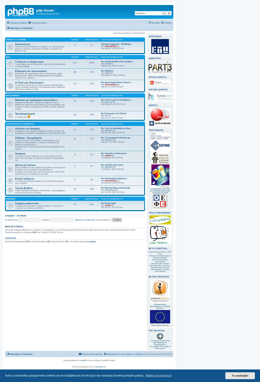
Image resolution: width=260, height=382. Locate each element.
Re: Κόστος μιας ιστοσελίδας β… (116, 100)
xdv (106, 115)
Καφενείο (10, 199)
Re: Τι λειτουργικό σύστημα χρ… (116, 138)
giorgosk (108, 130)
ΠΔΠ (8, 57)
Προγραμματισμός (25, 113)
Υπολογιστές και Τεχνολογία (20, 124)
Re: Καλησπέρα (108, 203)
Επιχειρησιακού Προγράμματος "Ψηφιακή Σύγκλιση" (160, 306)
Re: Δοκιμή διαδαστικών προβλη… (117, 61)
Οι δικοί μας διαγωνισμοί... (30, 82)
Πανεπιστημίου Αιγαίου (160, 264)
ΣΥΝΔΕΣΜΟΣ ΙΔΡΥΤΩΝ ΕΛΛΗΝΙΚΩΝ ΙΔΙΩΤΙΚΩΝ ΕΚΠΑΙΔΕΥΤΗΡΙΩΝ (160, 191)
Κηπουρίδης (111, 46)
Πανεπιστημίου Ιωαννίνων (160, 265)
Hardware (20, 153)
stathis (108, 155)
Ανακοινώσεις (22, 44)
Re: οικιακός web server (112, 165)
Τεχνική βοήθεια (24, 188)
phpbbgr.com (101, 367)
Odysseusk (110, 190)
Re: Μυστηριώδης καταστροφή (115, 188)
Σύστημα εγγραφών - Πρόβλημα (116, 44)
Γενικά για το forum (16, 40)
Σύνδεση (9, 216)
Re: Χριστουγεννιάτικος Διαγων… (116, 82)
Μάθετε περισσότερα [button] (158, 375)
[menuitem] (37, 23)
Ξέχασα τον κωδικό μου (84, 220)
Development (12, 95)
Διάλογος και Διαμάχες (27, 128)
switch (108, 64)
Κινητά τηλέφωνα (24, 178)
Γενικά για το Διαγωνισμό (29, 61)
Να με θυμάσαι (102, 220)
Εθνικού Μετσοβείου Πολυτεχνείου (160, 261)
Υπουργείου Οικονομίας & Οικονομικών (160, 347)
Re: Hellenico (107, 71)
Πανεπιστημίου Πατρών (160, 267)
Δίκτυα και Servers (25, 165)
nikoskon (109, 140)
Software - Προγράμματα (28, 138)
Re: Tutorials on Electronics (114, 153)
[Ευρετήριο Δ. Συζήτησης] (21, 11)
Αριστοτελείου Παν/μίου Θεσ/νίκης (160, 253)
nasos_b (108, 102)
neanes (92, 241)
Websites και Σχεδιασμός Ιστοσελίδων (36, 100)
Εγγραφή (21, 216)
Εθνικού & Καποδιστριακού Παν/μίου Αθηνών (160, 257)
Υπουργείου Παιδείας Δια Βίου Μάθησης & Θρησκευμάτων (160, 342)
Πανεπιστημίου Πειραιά (160, 269)
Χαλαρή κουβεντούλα (27, 203)
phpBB (83, 360)
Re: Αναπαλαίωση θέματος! (114, 178)
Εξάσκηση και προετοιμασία (31, 71)
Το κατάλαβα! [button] (240, 375)
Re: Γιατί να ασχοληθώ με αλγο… (116, 128)
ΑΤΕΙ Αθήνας (160, 271)
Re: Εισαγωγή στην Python (113, 113)
